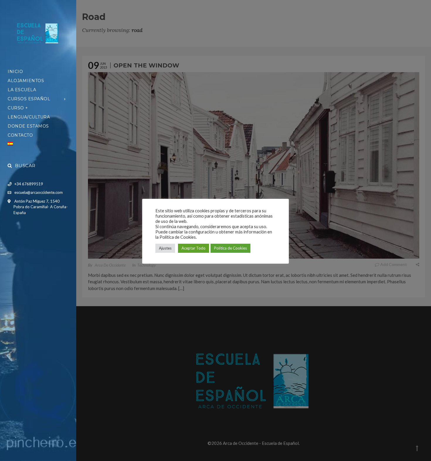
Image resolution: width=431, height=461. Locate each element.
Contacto (20, 135)
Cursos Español (29, 98)
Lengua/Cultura (29, 117)
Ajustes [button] (165, 248)
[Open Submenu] (65, 98)
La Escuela (22, 89)
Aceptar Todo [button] (193, 248)
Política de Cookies (230, 248)
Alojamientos (26, 80)
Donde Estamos (28, 126)
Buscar (25, 165)
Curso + (18, 108)
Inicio (15, 71)
